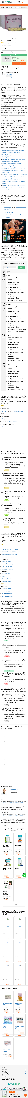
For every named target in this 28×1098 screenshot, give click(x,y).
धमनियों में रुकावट (8, 217)
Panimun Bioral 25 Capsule (9, 551)
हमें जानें (3, 1067)
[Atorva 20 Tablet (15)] (8, 996)
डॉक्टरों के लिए (5, 1073)
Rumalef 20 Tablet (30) (8, 564)
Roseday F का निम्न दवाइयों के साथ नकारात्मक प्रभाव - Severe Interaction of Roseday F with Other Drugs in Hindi (14, 170)
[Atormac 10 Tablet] (8, 1043)
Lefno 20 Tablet (6, 561)
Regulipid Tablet (6, 581)
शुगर (5, 617)
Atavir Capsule (6, 591)
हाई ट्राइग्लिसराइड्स (8, 212)
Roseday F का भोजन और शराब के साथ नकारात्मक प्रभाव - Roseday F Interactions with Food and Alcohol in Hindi (14, 188)
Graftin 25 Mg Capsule (8, 557)
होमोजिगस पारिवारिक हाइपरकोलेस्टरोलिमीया (13, 215)
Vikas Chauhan (14, 789)
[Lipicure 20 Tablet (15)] (20, 996)
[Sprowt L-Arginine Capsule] (8, 885)
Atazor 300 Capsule (7, 596)
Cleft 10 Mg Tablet (7, 566)
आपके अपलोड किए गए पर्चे (10, 77)
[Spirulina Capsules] (8, 838)
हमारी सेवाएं (4, 1071)
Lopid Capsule (6, 573)
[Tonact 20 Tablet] (8, 1019)
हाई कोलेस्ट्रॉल (7, 208)
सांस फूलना (4, 411)
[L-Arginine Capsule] (20, 861)
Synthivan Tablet (6, 588)
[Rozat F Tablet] (6, 60)
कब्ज (3, 421)
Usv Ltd (6, 66)
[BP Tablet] (20, 838)
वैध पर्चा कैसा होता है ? (10, 74)
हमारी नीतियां (4, 1069)
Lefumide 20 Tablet (7, 569)
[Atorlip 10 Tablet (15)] (20, 1019)
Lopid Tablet (5, 576)
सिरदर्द (3, 419)
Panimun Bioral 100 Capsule (9, 554)
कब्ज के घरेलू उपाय (13, 421)
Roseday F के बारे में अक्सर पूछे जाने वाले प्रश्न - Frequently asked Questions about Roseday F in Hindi (14, 181)
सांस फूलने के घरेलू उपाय (17, 411)
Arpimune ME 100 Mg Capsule (10, 549)
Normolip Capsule (6, 579)
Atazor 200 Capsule (7, 593)
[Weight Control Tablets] (8, 861)
